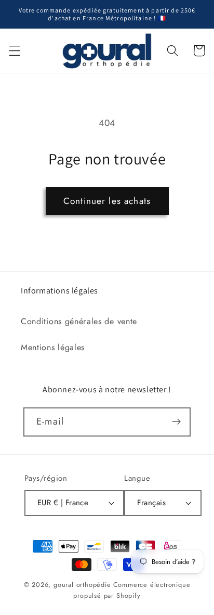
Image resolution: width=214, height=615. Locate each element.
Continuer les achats (107, 201)
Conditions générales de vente (79, 321)
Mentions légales (53, 347)
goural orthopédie (82, 585)
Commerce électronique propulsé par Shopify (131, 590)
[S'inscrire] (176, 422)
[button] (15, 50)
